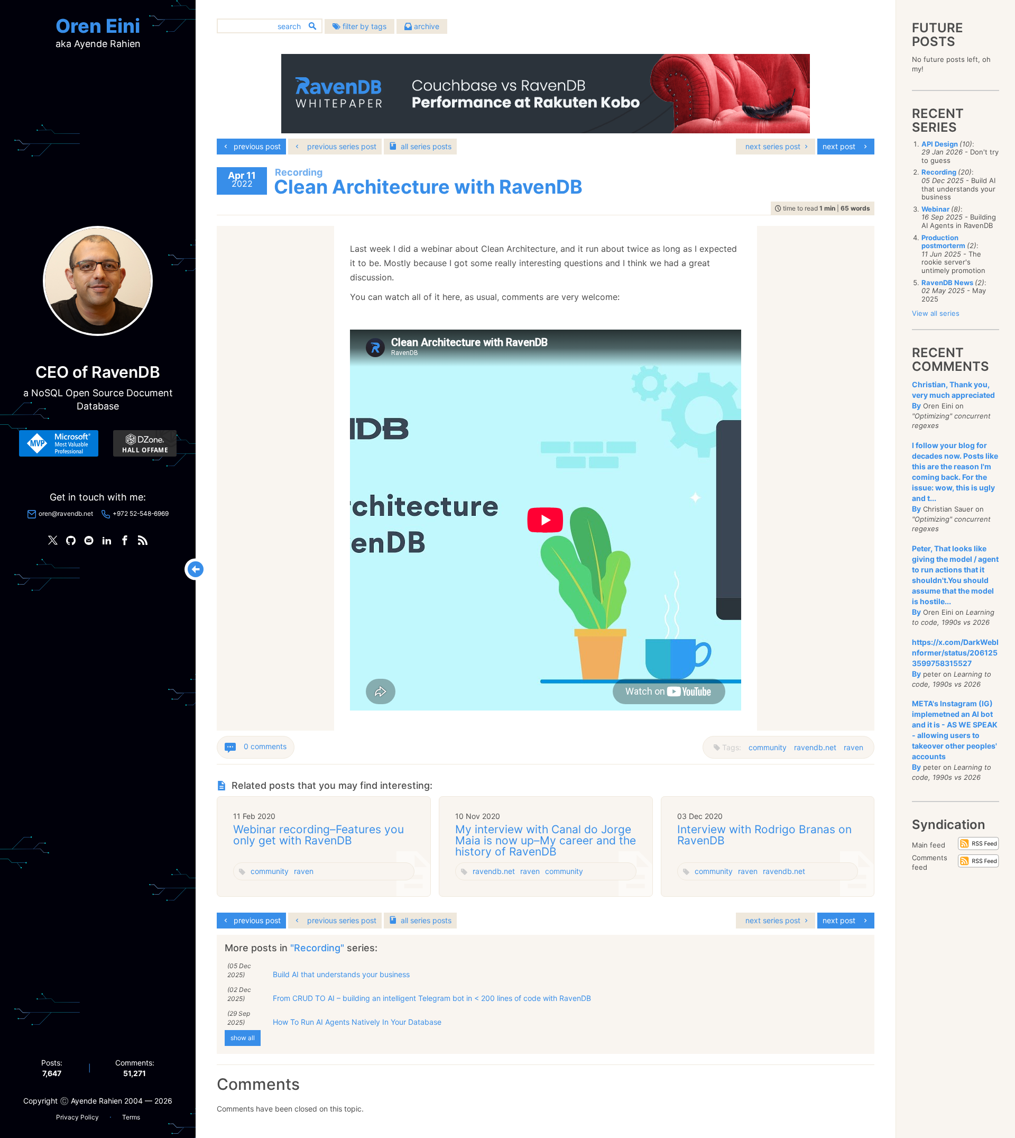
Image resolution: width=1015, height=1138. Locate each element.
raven (853, 747)
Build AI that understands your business (341, 974)
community (768, 747)
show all (242, 1038)
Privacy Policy (77, 1117)
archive (425, 26)
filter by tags (363, 26)
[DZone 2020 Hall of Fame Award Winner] (145, 443)
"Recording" (318, 947)
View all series (935, 313)
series (426, 146)
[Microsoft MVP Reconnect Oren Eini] (58, 443)
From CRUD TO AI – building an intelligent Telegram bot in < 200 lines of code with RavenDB (432, 998)
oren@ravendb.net (66, 513)
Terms (131, 1117)
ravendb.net (815, 747)
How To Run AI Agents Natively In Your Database (357, 1021)
